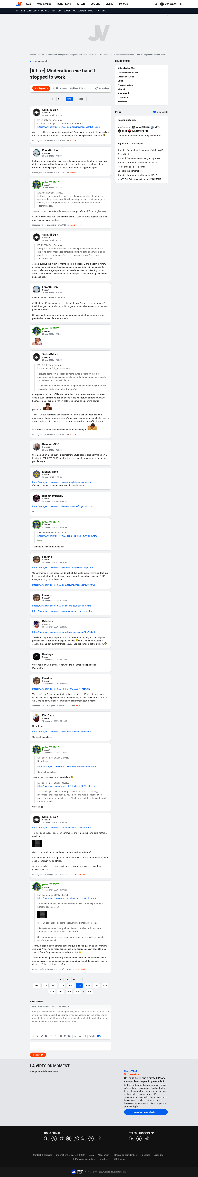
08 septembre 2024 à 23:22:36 (54, 627)
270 (36, 985)
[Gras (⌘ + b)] (33, 1036)
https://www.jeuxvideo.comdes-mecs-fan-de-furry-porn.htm (62, 506)
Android (82, 10)
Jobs (122, 1159)
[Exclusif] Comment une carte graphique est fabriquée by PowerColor (139, 158)
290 (69, 991)
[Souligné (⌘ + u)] (41, 1036)
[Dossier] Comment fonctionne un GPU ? (137, 175)
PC (17, 10)
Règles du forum (153, 135)
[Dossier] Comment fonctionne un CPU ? (137, 162)
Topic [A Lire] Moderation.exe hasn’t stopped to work (113, 55)
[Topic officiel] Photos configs (132, 167)
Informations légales (66, 1155)
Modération (103, 1155)
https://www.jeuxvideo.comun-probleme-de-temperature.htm (62, 611)
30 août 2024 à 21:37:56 (52, 477)
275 (69, 99)
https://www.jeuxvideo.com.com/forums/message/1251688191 (69, 127)
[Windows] (146, 1138)
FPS (104, 10)
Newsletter (104, 1159)
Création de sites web (128, 72)
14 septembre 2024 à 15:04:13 (54, 822)
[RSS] (76, 1138)
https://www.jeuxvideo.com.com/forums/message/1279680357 (64, 632)
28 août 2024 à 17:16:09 (52, 156)
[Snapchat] (98, 1138)
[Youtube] (68, 1138)
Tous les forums (44, 55)
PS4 (53, 10)
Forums (123, 4)
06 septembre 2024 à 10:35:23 (54, 601)
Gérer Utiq (159, 1155)
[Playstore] (131, 1138)
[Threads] (91, 1138)
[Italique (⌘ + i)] (37, 1036)
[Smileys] (76, 1036)
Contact (37, 1155)
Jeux (28, 4)
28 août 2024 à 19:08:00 (52, 293)
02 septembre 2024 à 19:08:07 (54, 501)
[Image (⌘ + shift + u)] (80, 1036)
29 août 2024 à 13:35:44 (52, 450)
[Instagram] (61, 1138)
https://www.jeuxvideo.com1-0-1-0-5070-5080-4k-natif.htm (61, 689)
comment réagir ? (63, 1007)
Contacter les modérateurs (130, 135)
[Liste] (52, 1036)
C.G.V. (92, 1155)
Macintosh (123, 97)
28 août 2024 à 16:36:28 (52, 115)
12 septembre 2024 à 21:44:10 (54, 721)
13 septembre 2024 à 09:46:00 (54, 753)
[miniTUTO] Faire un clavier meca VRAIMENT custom (139, 179)
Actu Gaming (44, 4)
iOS (74, 10)
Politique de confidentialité (126, 1155)
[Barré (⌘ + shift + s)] (46, 1036)
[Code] (65, 1036)
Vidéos (109, 4)
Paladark (47, 621)
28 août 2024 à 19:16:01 (52, 334)
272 (54, 985)
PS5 (23, 10)
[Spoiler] (69, 1036)
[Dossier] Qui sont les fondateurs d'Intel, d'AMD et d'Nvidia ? (142, 150)
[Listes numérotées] (56, 1036)
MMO (90, 10)
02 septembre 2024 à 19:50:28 (54, 527)
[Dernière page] (80, 979)
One (59, 10)
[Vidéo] (84, 1036)
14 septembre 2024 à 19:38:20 (54, 890)
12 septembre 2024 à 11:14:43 (54, 660)
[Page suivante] (73, 979)
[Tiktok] (83, 1138)
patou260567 (50, 182)
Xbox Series (33, 10)
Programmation (125, 85)
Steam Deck (123, 93)
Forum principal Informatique (64, 55)
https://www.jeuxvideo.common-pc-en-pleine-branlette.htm (61, 482)
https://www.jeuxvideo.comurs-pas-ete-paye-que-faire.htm (61, 605)
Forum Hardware (84, 55)
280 (60, 991)
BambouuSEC (50, 444)
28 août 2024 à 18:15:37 (52, 240)
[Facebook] (46, 1138)
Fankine (47, 556)
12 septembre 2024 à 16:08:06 (54, 684)
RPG (98, 10)
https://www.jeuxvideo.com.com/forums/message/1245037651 (64, 585)
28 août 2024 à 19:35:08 (52, 360)
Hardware (122, 101)
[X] (54, 1138)
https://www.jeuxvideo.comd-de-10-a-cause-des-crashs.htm (62, 731)
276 (88, 985)
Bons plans (64, 4)
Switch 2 (45, 10)
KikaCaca (48, 715)
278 (105, 985)
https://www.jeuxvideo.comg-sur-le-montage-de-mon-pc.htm (62, 567)
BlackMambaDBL (52, 495)
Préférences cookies (85, 1159)
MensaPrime (50, 471)
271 (45, 985)
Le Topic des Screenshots (130, 171)
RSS (115, 1159)
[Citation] (61, 1036)
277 (96, 985)
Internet (121, 89)
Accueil (33, 55)
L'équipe (48, 1155)
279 (52, 991)
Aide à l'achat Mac (126, 68)
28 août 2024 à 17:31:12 (52, 188)
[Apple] (139, 1138)
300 (77, 991)
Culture (95, 4)
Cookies (146, 1155)
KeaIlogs (47, 654)
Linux (120, 80)
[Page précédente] (67, 979)
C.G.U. (82, 1155)
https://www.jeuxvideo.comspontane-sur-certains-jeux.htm (61, 827)
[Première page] (61, 979)
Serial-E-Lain (50, 109)
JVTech (81, 4)
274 (71, 985)
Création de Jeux (126, 76)
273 (62, 985)
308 (81, 99)
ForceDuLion (50, 150)
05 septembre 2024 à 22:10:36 (54, 562)
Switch (67, 10)
